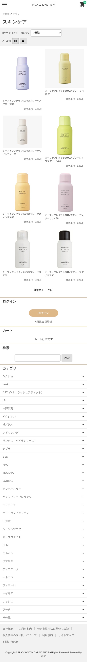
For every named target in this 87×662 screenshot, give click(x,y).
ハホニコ (8, 577)
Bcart (43, 656)
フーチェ (8, 609)
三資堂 (7, 521)
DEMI (6, 545)
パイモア (8, 593)
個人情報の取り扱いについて (20, 635)
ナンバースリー (12, 488)
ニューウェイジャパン (16, 512)
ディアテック (10, 569)
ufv (4, 400)
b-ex (5, 456)
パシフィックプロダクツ (17, 496)
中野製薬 (8, 408)
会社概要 (8, 628)
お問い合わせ (10, 641)
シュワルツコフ (12, 529)
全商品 (6, 14)
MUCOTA (8, 472)
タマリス (8, 561)
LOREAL (8, 480)
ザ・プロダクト (12, 537)
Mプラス (8, 424)
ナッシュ (8, 601)
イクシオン (9, 416)
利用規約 (47, 635)
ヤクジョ (8, 376)
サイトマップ (66, 635)
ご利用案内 (25, 628)
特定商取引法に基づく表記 (53, 628)
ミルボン (8, 553)
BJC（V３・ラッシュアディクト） (23, 392)
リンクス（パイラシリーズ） (20, 440)
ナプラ (16, 14)
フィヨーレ (9, 585)
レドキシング (10, 432)
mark (5, 384)
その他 (7, 617)
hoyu (5, 464)
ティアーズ (9, 504)
